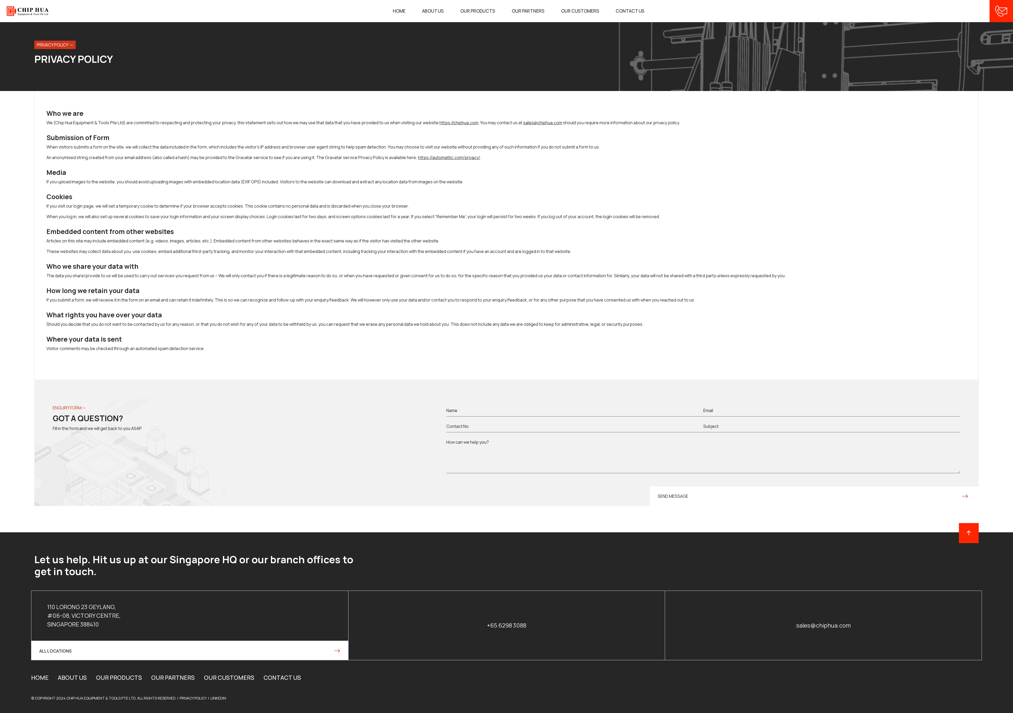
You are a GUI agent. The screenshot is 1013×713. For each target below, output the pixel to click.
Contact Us (630, 11)
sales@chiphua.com (823, 625)
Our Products (477, 11)
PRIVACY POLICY (193, 698)
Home (399, 11)
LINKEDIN (218, 698)
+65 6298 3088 (506, 625)
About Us (433, 11)
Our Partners (528, 11)
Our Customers (580, 11)
